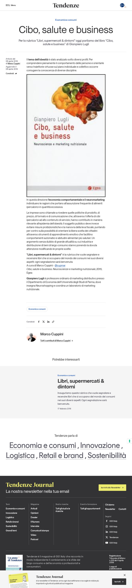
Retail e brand (61, 455)
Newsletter (110, 509)
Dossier (34, 517)
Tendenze (113, 537)
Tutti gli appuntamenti (90, 508)
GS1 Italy (113, 521)
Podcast (34, 539)
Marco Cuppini (14, 63)
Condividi (10, 73)
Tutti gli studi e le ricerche (63, 509)
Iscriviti (117, 581)
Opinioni (34, 513)
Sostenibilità (107, 455)
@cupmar (60, 265)
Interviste (35, 526)
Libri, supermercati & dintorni (81, 384)
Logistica (20, 455)
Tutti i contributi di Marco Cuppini (55, 340)
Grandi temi (11, 530)
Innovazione (100, 445)
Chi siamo (109, 504)
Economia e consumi (37, 309)
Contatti (122, 509)
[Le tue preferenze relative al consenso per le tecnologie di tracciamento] (129, 441)
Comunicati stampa (40, 530)
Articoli (34, 508)
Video (33, 535)
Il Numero (35, 521)
